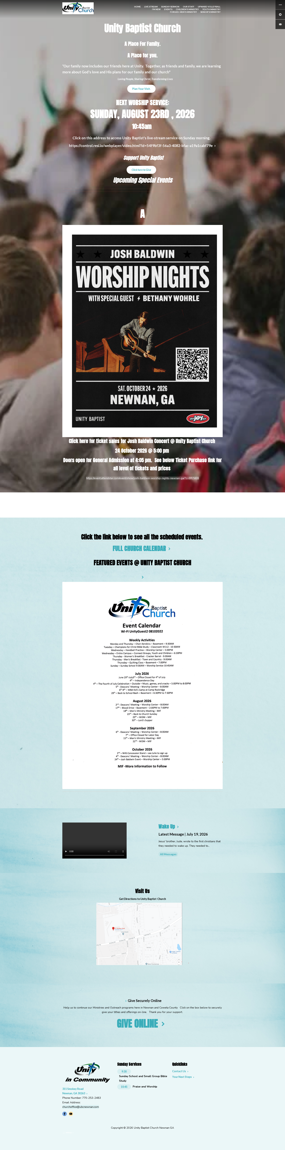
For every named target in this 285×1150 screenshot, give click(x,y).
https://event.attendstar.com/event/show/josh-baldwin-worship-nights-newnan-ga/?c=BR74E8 (142, 478)
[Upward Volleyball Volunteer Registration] (142, 576)
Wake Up (167, 826)
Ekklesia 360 (68, 1132)
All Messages (168, 854)
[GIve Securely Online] (126, 1000)
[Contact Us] (280, 24)
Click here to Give (141, 169)
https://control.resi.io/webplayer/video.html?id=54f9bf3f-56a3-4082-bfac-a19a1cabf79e (141, 145)
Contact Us (179, 1071)
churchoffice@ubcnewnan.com (80, 1107)
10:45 (124, 1086)
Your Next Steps (182, 1076)
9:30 (124, 1071)
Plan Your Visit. (141, 88)
